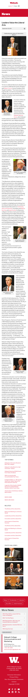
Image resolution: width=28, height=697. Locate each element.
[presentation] (3, 46)
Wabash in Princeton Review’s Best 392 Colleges (13, 463)
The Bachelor (13, 600)
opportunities (12, 210)
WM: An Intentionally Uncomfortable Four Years (12, 476)
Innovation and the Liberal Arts (13, 518)
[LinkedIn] (12, 692)
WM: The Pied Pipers (8, 618)
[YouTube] (19, 689)
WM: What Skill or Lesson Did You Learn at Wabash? (11, 614)
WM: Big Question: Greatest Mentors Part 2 (12, 625)
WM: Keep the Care (8, 629)
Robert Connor (8, 88)
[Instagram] (15, 689)
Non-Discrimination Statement (14, 679)
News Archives (9, 500)
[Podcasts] (16, 692)
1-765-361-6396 (8, 647)
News (6, 14)
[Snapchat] (9, 692)
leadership (20, 206)
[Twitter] (9, 689)
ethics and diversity (7, 208)
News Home (8, 497)
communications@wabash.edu (12, 649)
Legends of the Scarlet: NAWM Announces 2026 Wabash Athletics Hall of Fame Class (13, 487)
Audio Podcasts (18, 603)
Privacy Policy (14, 677)
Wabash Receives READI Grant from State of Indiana (13, 472)
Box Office (8, 603)
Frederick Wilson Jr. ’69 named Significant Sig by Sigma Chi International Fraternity (13, 481)
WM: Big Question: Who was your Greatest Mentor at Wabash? (11, 621)
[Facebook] (12, 689)
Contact (14, 681)
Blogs (5, 600)
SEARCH (10, 6)
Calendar (21, 600)
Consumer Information (14, 675)
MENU (16, 6)
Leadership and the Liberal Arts (13, 515)
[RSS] (19, 692)
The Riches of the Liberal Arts (12, 509)
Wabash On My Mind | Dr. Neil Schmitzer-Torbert (12, 467)
